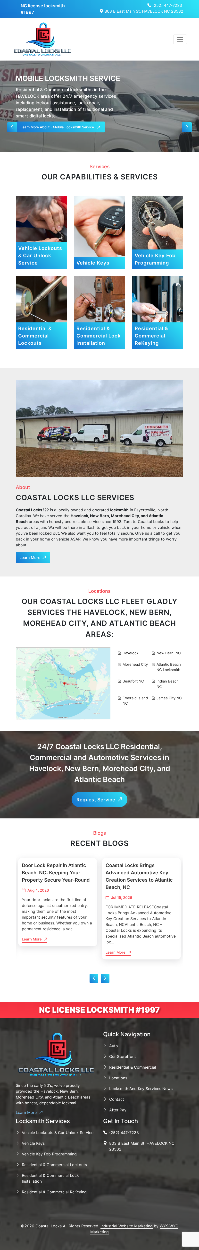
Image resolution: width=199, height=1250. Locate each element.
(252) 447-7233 (166, 5)
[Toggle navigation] (180, 39)
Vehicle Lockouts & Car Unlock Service (57, 1132)
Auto (113, 1045)
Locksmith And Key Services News (141, 1088)
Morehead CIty (135, 664)
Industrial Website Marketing (126, 1225)
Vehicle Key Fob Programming (49, 1154)
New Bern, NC (169, 653)
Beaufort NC (133, 681)
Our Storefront (122, 1056)
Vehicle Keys (33, 1143)
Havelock (130, 653)
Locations (118, 1077)
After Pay (117, 1110)
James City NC (169, 698)
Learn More (26, 1112)
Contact (116, 1099)
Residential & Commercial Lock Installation (50, 1178)
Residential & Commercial (132, 1067)
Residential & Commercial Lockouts (54, 1164)
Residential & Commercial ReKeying (54, 1191)
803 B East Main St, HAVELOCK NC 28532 (143, 11)
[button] (12, 127)
